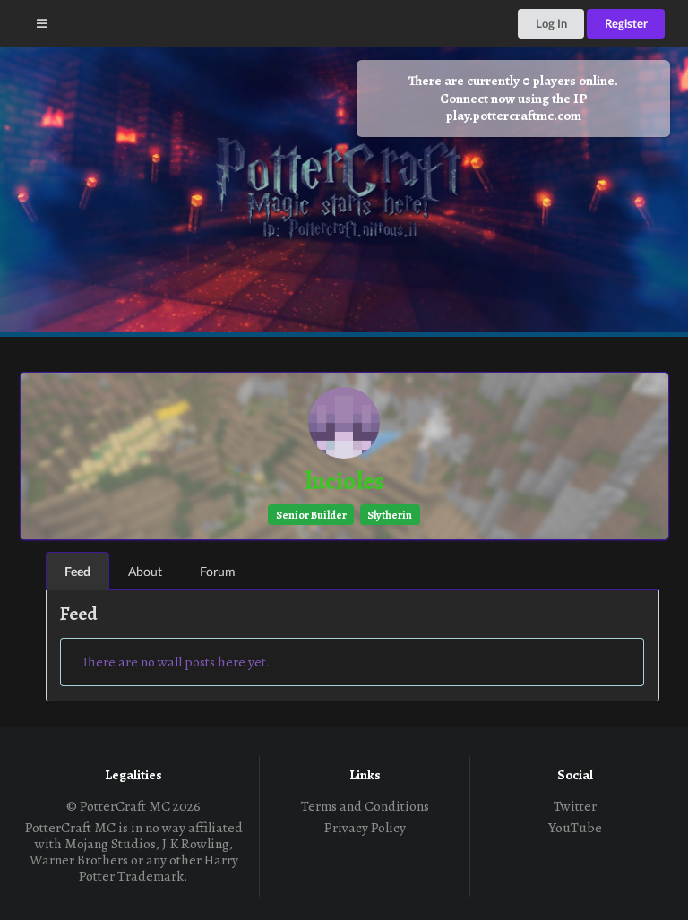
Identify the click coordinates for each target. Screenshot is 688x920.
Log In (551, 23)
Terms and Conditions (365, 806)
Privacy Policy (365, 827)
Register (626, 23)
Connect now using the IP (513, 107)
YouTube (575, 827)
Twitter (575, 806)
